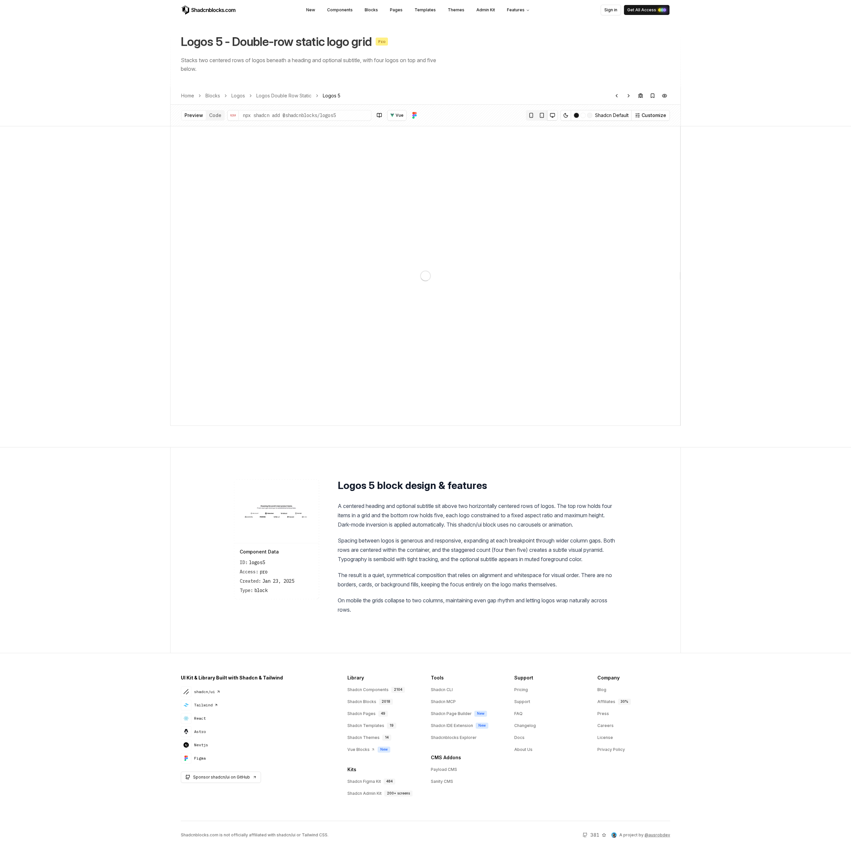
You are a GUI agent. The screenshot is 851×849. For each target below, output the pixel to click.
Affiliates (606, 701)
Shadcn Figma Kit (364, 781)
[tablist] (203, 115)
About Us (523, 749)
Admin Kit (485, 9)
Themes (456, 9)
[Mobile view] (531, 115)
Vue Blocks (358, 749)
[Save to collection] (652, 95)
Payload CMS (444, 769)
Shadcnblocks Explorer (454, 737)
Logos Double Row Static (283, 95)
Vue (400, 115)
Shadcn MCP (443, 701)
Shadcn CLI (442, 689)
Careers (605, 725)
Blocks (371, 9)
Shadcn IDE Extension (452, 725)
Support (522, 701)
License (605, 737)
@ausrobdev (657, 834)
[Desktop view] (552, 115)
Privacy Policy (611, 749)
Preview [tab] (193, 115)
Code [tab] (215, 115)
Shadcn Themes (363, 737)
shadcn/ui (204, 691)
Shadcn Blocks (361, 701)
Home (187, 95)
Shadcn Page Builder (451, 713)
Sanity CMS (442, 781)
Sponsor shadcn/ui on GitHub (221, 777)
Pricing (521, 689)
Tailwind (203, 704)
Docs (519, 737)
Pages (396, 9)
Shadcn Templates (365, 725)
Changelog (525, 725)
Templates (425, 9)
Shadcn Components (368, 689)
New (310, 9)
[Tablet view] (542, 115)
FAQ (518, 713)
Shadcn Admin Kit (364, 793)
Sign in (610, 9)
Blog (601, 689)
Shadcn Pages (361, 713)
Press (603, 713)
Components (340, 9)
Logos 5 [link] (331, 95)
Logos (238, 95)
